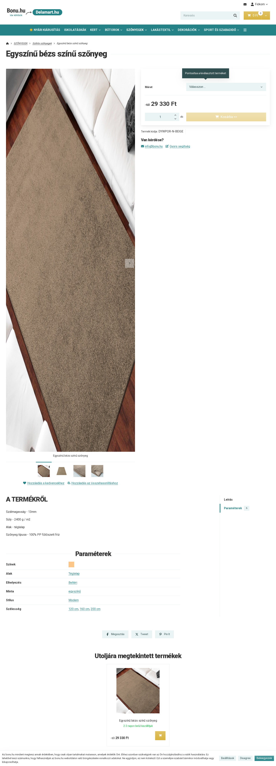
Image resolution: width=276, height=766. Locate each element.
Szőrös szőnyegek (42, 43)
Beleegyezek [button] (264, 758)
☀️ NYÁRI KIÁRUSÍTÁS (44, 30)
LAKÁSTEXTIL (161, 30)
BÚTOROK (112, 30)
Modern (74, 600)
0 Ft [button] (257, 15)
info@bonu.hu (154, 146)
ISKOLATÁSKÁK (75, 30)
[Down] (176, 119)
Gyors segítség (180, 146)
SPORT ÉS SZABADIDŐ (220, 30)
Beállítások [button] (227, 758)
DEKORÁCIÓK (187, 30)
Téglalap (74, 573)
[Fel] (176, 115)
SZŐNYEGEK (135, 30)
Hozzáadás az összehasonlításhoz (94, 483)
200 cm (95, 609)
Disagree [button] (245, 758)
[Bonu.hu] (34, 12)
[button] (266, 15)
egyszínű (75, 591)
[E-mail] (245, 4)
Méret (148, 87)
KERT (94, 30)
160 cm (84, 609)
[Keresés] (235, 15)
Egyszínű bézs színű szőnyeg (138, 720)
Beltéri (73, 582)
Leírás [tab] (228, 500)
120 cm (73, 609)
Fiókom (260, 4)
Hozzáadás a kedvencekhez (45, 483)
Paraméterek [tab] (235, 508)
